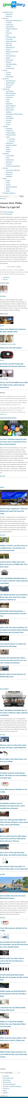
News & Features (4, 379)
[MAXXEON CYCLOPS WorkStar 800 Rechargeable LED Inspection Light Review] (6, 358)
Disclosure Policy (7, 1082)
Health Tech (6, 78)
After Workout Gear (10, 80)
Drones (7, 101)
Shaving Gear (9, 174)
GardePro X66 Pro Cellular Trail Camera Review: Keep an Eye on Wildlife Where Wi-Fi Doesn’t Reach (13, 564)
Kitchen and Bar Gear (11, 41)
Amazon (19, 266)
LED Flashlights (10, 118)
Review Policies (7, 1080)
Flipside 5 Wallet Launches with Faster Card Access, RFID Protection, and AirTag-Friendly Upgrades (13, 1054)
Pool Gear (8, 122)
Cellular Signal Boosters (11, 28)
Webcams (8, 151)
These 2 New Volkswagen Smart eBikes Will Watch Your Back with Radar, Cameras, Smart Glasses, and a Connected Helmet (14, 822)
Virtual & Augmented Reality (13, 166)
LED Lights (9, 43)
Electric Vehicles (10, 110)
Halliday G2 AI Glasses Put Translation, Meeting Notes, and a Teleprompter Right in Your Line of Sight (13, 1023)
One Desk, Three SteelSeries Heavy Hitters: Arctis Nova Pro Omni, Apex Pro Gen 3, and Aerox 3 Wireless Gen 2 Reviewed (13, 660)
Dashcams (8, 74)
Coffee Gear (9, 33)
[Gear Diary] (14, 5)
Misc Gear (5, 168)
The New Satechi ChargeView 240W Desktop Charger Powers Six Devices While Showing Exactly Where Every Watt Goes (13, 838)
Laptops (8, 137)
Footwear (8, 184)
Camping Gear (9, 97)
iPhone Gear (9, 16)
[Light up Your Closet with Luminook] (6, 342)
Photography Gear (10, 47)
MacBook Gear (9, 143)
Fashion (5, 178)
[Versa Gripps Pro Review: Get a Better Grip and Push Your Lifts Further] (4, 640)
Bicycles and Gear (10, 95)
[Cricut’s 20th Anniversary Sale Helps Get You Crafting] (4, 785)
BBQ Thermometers (11, 93)
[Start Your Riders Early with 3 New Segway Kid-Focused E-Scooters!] (14, 892)
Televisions (8, 62)
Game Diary (6, 153)
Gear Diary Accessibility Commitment (12, 1086)
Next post (5, 279)
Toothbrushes (9, 176)
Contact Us (5, 1092)
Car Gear (5, 70)
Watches (8, 191)
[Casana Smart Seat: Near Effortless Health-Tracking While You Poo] (4, 1004)
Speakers (8, 58)
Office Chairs (9, 45)
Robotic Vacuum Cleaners (12, 51)
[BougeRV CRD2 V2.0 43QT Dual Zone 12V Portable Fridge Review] (4, 670)
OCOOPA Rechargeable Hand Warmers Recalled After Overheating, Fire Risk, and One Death (14, 977)
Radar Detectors (10, 76)
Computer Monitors (10, 132)
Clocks (7, 30)
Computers (5, 126)
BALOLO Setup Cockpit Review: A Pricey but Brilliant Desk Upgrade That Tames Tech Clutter (13, 510)
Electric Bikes (9, 103)
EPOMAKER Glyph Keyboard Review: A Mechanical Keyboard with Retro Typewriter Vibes (13, 613)
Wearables (8, 87)
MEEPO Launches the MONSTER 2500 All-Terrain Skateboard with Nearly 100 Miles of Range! (13, 993)
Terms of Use (6, 1088)
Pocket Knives (9, 172)
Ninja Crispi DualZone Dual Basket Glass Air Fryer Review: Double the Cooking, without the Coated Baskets (14, 580)
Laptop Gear (12, 141)
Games (7, 157)
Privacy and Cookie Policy (9, 1084)
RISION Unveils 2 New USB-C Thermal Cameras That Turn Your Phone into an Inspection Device (12, 960)
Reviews (2, 325)
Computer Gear (9, 130)
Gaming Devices (10, 159)
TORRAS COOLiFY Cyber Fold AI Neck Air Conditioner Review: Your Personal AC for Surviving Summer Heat (13, 547)
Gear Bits (13, 344)
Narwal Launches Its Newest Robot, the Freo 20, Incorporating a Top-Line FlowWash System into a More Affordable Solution (14, 944)
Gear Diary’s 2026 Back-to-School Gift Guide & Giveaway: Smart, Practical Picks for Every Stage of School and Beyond (13, 441)
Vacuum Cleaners (10, 68)
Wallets (7, 189)
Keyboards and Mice (11, 134)
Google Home (9, 39)
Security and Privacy (11, 55)
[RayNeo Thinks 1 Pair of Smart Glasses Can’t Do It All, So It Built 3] (4, 755)
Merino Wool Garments (11, 186)
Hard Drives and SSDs (11, 145)
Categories (2, 1072)
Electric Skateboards (11, 105)
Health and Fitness (10, 82)
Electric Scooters (10, 107)
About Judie (6, 1076)
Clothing (8, 180)
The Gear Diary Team (8, 1078)
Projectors (8, 49)
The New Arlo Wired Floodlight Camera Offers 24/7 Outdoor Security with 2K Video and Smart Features (14, 384)
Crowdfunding (3, 344)
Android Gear (9, 14)
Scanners (8, 149)
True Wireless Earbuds (11, 64)
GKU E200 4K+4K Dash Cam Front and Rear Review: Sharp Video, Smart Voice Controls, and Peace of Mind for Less (13, 597)
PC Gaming (9, 164)
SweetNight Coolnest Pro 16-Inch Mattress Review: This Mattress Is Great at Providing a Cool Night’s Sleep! (13, 775)
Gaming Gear (9, 162)
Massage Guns (9, 85)
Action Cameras (10, 91)
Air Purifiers (9, 22)
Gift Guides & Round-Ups (9, 193)
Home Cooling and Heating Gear (14, 20)
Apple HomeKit (10, 26)
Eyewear (8, 182)
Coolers (8, 99)
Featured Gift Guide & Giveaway (8, 418)
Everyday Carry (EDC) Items (13, 170)
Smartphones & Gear (8, 12)
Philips (11, 212)
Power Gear (9, 120)
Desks (7, 35)
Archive (5, 1090)
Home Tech (6, 18)
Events (9, 344)
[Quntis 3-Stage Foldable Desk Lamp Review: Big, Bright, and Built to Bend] (6, 323)
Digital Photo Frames (11, 37)
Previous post (6, 277)
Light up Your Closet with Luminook (11, 348)
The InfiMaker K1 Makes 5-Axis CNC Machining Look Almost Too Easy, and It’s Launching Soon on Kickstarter (12, 805)
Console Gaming (10, 155)
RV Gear (8, 124)
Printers (8, 147)
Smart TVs (8, 53)
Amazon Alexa (9, 24)
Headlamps (8, 112)
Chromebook (9, 128)
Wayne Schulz (8, 214)
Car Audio (8, 72)
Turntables (8, 66)
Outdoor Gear (6, 89)
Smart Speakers (9, 60)
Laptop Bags (12, 139)
